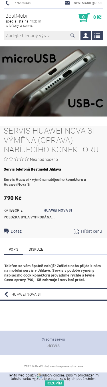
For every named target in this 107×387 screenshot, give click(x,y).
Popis (14, 249)
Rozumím (54, 383)
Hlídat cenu (91, 231)
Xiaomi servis (53, 339)
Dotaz (16, 231)
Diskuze (36, 249)
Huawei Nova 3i (58, 210)
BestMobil (23, 20)
